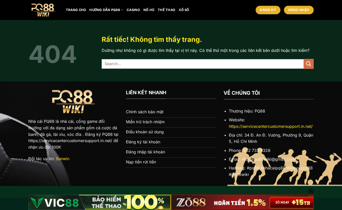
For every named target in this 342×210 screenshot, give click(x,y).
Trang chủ (76, 10)
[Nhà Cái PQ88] (43, 10)
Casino (133, 10)
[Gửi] (309, 64)
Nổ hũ (148, 10)
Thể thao (166, 10)
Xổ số (184, 10)
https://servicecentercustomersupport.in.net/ (271, 126)
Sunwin (62, 158)
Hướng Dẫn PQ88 (104, 10)
